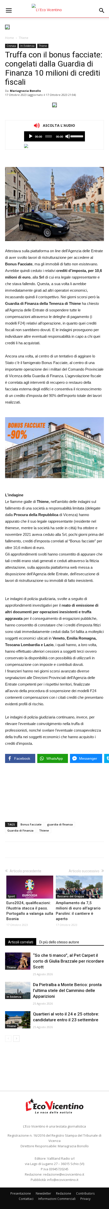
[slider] (76, 135)
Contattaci (26, 1199)
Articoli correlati (20, 942)
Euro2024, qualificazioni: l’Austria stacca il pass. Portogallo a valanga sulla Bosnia (29, 911)
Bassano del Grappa (70, 896)
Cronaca (11, 46)
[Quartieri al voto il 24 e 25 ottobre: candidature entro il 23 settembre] (17, 1020)
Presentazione (20, 1193)
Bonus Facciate (31, 824)
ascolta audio (30, 136)
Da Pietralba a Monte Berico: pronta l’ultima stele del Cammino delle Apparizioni (67, 990)
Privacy (85, 1199)
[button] (102, 10)
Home (9, 38)
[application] (54, 136)
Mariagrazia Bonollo (25, 91)
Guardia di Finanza (20, 830)
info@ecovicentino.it (62, 1179)
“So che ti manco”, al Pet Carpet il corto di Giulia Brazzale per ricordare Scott (68, 961)
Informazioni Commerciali (57, 1199)
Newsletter (43, 1193)
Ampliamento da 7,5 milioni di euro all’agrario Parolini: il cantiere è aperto (78, 911)
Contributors (85, 1193)
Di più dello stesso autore (59, 942)
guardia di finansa (60, 824)
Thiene (23, 38)
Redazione (63, 1193)
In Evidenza (27, 46)
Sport (11, 896)
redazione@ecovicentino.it (63, 1174)
